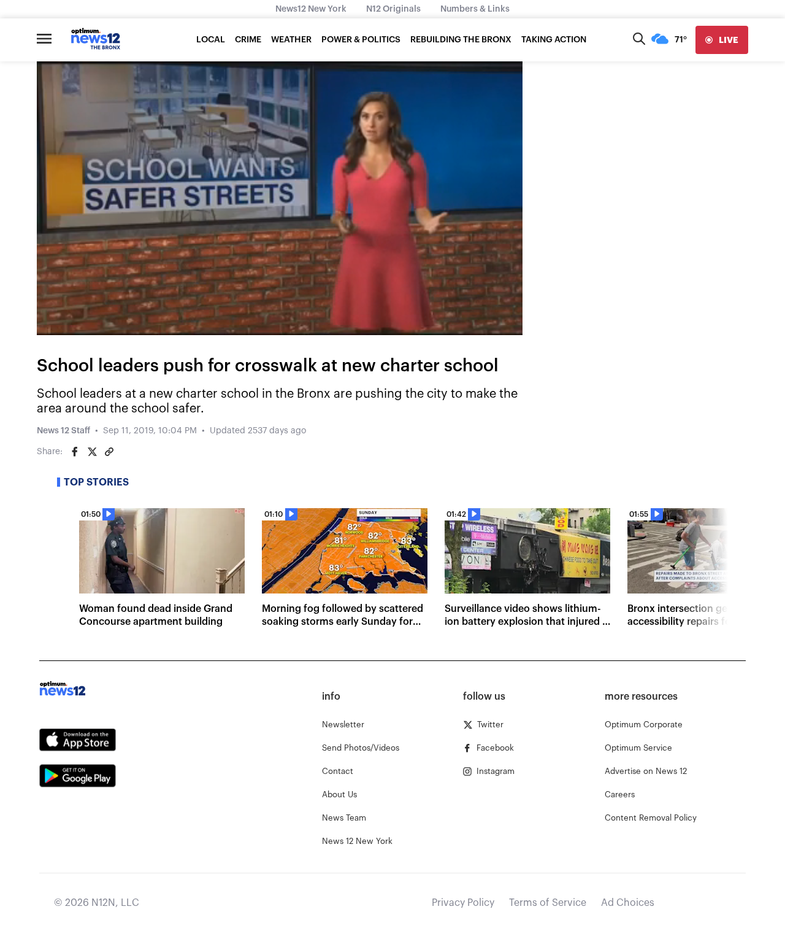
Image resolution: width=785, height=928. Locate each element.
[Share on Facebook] (75, 452)
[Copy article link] (109, 452)
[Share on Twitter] (92, 452)
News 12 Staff (63, 431)
